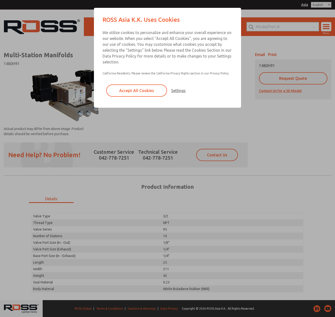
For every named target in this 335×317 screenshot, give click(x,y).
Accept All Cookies (136, 90)
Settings (178, 90)
